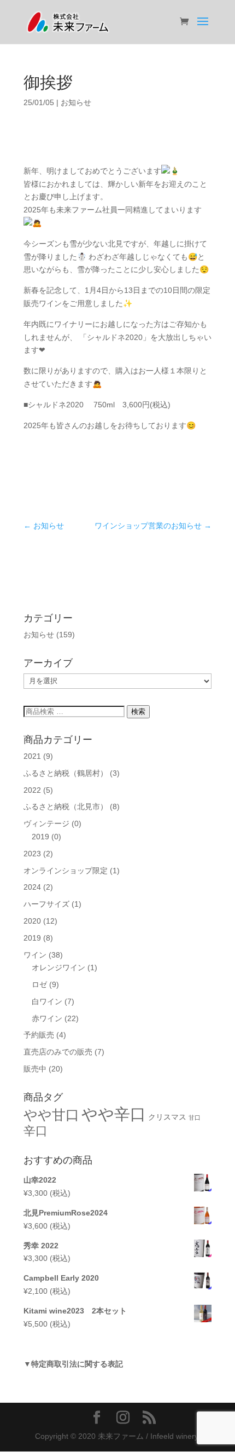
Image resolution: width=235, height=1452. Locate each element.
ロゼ (39, 984)
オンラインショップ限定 (66, 870)
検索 (138, 711)
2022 (32, 790)
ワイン (35, 954)
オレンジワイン (58, 967)
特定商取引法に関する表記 (77, 1363)
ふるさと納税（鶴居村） (66, 773)
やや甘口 (51, 1114)
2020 (32, 921)
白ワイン (47, 1001)
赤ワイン (47, 1018)
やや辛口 (113, 1114)
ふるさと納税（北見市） (66, 806)
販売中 (35, 1068)
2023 (32, 853)
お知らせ (76, 102)
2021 (32, 756)
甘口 (195, 1117)
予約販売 (39, 1034)
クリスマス (167, 1117)
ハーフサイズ (46, 904)
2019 (40, 836)
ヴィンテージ (46, 823)
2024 (32, 887)
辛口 (36, 1131)
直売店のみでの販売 (58, 1051)
